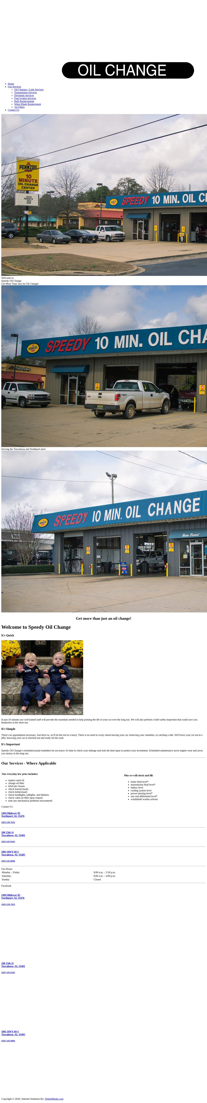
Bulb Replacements (24, 101)
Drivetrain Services (24, 95)
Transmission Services (25, 92)
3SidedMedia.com (54, 1098)
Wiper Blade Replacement (27, 104)
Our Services (14, 86)
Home (11, 83)
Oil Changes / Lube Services (29, 89)
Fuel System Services (25, 98)
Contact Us (13, 110)
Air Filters (19, 107)
